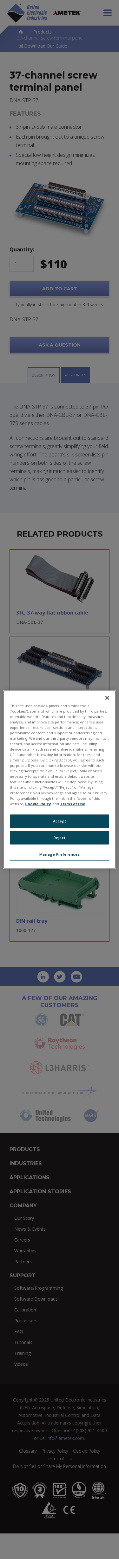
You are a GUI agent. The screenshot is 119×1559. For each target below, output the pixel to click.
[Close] (107, 698)
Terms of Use (72, 803)
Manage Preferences (59, 854)
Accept (59, 821)
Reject (59, 837)
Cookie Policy (38, 803)
